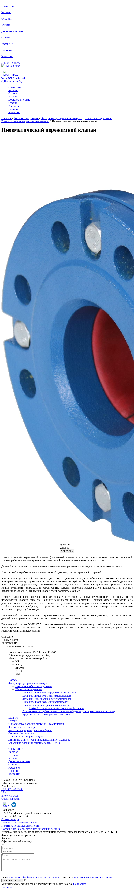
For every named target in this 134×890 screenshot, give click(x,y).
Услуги (5, 24)
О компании (8, 6)
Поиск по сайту (10, 62)
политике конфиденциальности (93, 876)
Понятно (6, 886)
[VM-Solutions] (10, 65)
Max (3, 792)
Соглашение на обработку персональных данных (30, 828)
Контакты (7, 56)
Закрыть (6, 838)
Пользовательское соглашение (19, 822)
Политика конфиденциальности (20, 825)
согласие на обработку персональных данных (34, 876)
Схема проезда (10, 819)
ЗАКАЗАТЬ (67, 551)
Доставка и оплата (12, 31)
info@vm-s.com (10, 795)
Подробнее (79, 883)
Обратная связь (10, 798)
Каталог (6, 12)
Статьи (5, 37)
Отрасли (6, 18)
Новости (6, 50)
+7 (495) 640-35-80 (12, 789)
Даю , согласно (56, 876)
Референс (7, 43)
